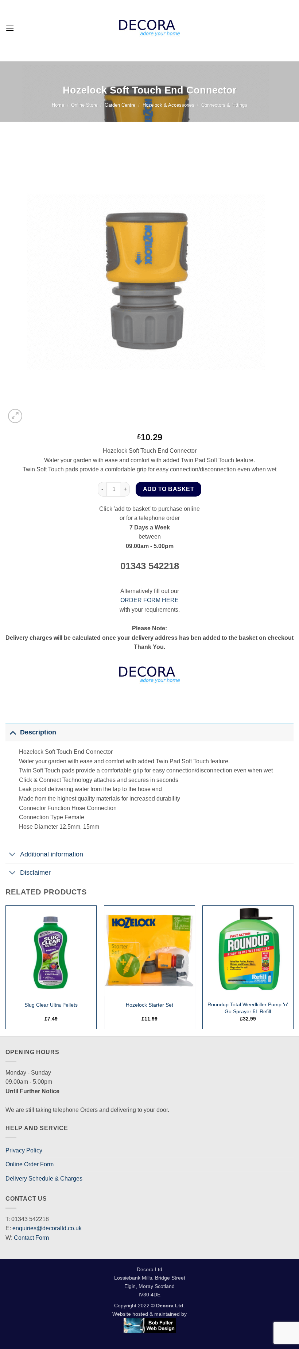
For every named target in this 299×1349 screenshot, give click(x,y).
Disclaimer (35, 872)
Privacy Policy (23, 1150)
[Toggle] (12, 732)
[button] (9, 28)
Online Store (84, 105)
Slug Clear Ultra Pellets (51, 1005)
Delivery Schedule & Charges (43, 1178)
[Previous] (5, 970)
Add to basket (168, 489)
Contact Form (31, 1238)
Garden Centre (120, 105)
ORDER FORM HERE (149, 600)
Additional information (51, 854)
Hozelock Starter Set (149, 1005)
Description (38, 732)
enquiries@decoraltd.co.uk (47, 1228)
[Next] (293, 970)
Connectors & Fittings (224, 105)
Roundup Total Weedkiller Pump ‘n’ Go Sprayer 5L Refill (247, 1008)
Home (58, 105)
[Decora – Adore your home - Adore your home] (149, 28)
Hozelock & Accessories (168, 105)
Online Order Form (29, 1164)
